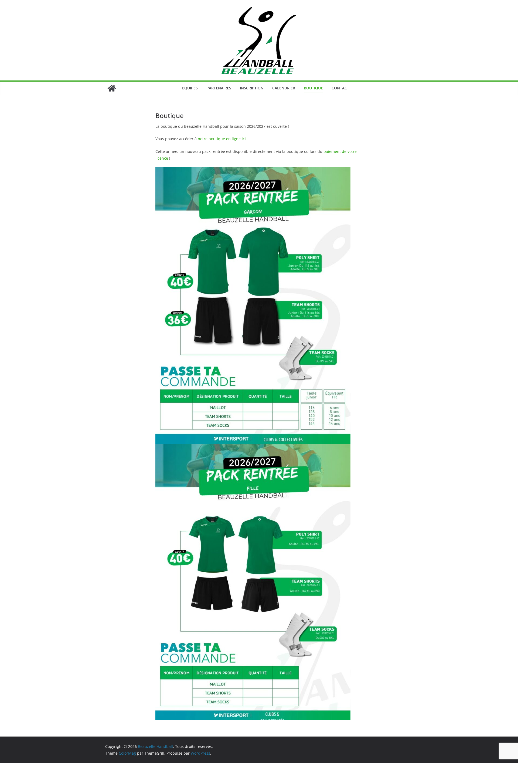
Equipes (190, 87)
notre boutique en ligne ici (222, 138)
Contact (340, 87)
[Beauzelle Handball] (111, 88)
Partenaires (218, 87)
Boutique (313, 87)
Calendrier (283, 87)
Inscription (252, 87)
